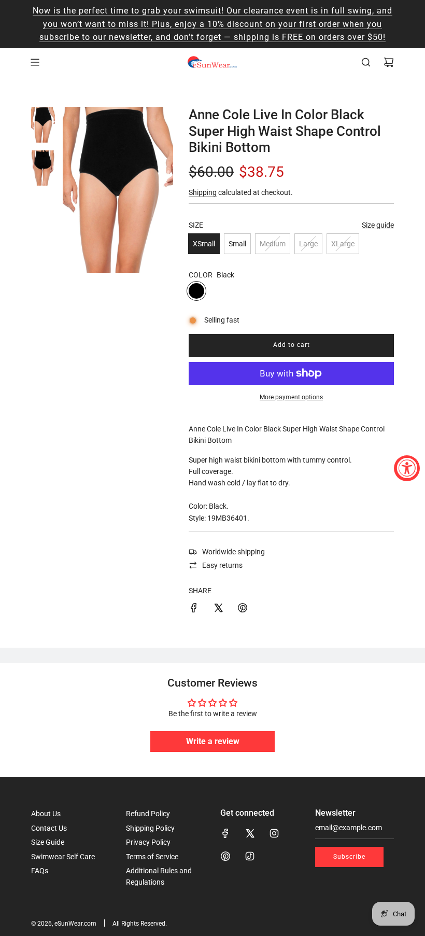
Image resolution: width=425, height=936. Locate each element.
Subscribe (349, 856)
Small (237, 244)
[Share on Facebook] (193, 609)
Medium (273, 244)
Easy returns (222, 565)
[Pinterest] (225, 856)
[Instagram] (274, 833)
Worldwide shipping (233, 552)
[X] (249, 833)
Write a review (212, 741)
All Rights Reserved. (139, 923)
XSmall (204, 244)
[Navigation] (34, 62)
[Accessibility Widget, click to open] (407, 468)
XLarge (343, 244)
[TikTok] (249, 856)
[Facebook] (225, 833)
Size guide (378, 225)
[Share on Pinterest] (242, 609)
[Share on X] (218, 609)
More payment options (291, 397)
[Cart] (388, 62)
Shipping (203, 192)
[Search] (366, 62)
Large (308, 244)
